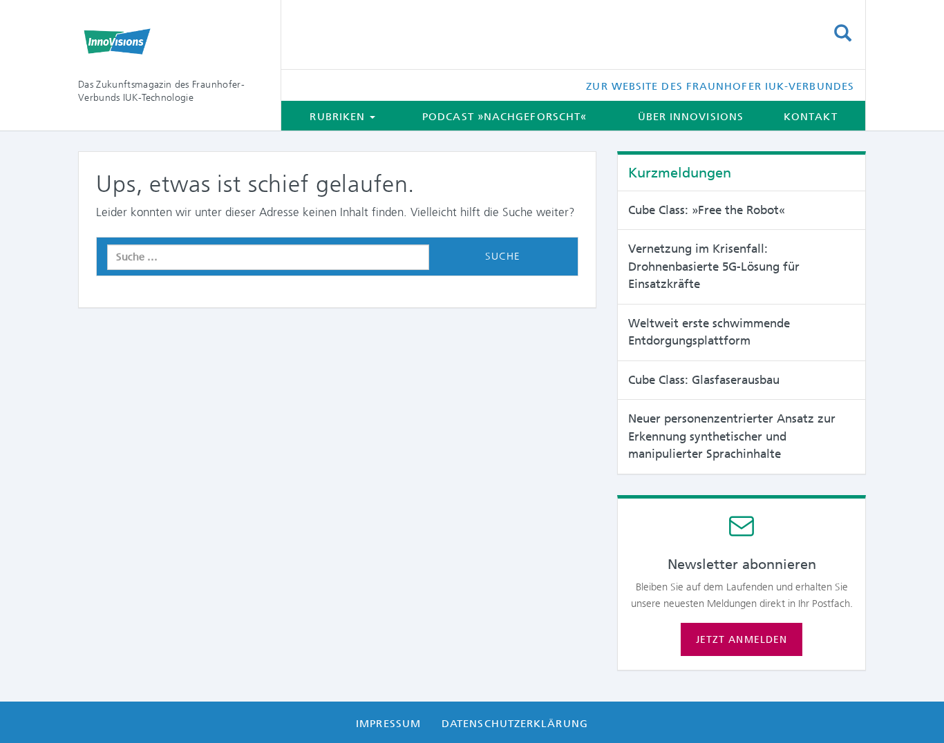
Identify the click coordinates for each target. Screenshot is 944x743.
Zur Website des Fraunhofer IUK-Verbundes (720, 86)
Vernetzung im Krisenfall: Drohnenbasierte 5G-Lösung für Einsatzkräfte (714, 266)
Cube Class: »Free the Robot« (706, 210)
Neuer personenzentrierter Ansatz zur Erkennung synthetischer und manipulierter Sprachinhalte (732, 436)
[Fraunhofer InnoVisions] (169, 41)
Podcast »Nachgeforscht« (504, 116)
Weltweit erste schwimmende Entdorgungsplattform (709, 332)
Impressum (388, 723)
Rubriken (339, 116)
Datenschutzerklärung (515, 723)
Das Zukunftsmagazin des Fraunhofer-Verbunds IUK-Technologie (161, 91)
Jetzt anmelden (741, 639)
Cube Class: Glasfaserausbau (704, 380)
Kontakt (811, 116)
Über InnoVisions (691, 116)
